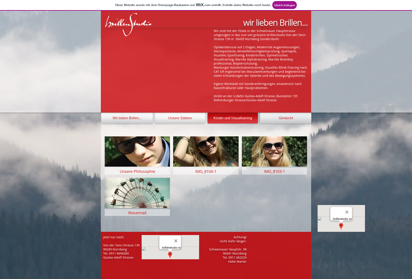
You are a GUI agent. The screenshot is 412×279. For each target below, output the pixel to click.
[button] (137, 155)
